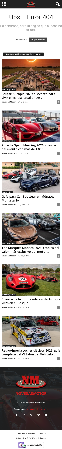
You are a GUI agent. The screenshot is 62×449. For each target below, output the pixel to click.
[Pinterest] (31, 415)
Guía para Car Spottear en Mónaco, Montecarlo (28, 198)
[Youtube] (45, 415)
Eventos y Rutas (8, 89)
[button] (57, 4)
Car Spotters (7, 192)
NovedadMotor (9, 102)
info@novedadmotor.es (37, 409)
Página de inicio (38, 40)
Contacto (42, 433)
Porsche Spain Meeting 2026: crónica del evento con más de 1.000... (29, 147)
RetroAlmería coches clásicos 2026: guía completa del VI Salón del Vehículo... (31, 352)
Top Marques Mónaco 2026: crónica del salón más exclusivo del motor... (30, 250)
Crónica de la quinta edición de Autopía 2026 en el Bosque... (31, 301)
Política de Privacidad (26, 433)
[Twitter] (38, 415)
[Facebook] (16, 415)
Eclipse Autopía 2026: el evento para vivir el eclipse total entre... (28, 96)
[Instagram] (24, 415)
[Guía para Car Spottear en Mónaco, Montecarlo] (31, 177)
